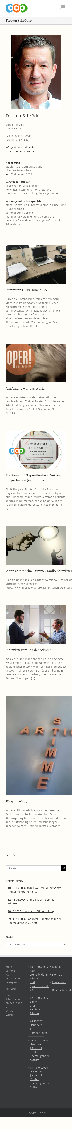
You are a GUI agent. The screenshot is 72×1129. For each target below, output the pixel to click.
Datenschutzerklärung (58, 990)
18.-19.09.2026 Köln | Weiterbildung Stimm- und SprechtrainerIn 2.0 (36, 978)
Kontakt (56, 967)
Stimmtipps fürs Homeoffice (27, 290)
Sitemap (57, 974)
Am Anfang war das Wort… (25, 388)
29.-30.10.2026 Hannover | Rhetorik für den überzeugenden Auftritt (36, 1050)
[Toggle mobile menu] (63, 6)
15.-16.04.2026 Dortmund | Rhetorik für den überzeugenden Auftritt (36, 1077)
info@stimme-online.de (20, 147)
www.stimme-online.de (20, 151)
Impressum (58, 982)
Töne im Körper (17, 801)
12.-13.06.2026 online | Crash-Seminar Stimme (36, 1005)
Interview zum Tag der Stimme (28, 650)
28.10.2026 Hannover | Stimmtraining (31, 911)
